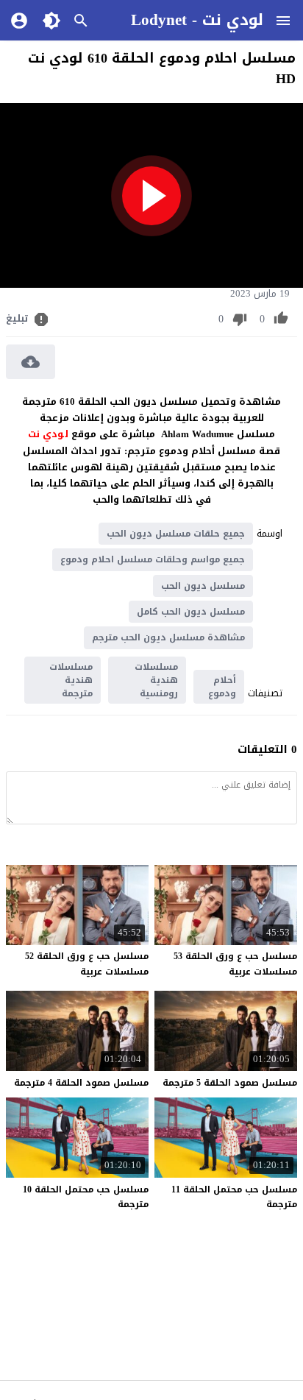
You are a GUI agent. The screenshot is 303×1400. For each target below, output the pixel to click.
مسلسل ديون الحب (203, 586)
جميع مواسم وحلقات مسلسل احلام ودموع (152, 559)
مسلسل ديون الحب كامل (191, 612)
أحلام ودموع (222, 686)
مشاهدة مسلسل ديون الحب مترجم (168, 637)
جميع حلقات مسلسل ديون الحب (176, 534)
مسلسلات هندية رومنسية (156, 680)
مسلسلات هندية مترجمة (71, 680)
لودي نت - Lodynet (197, 20)
